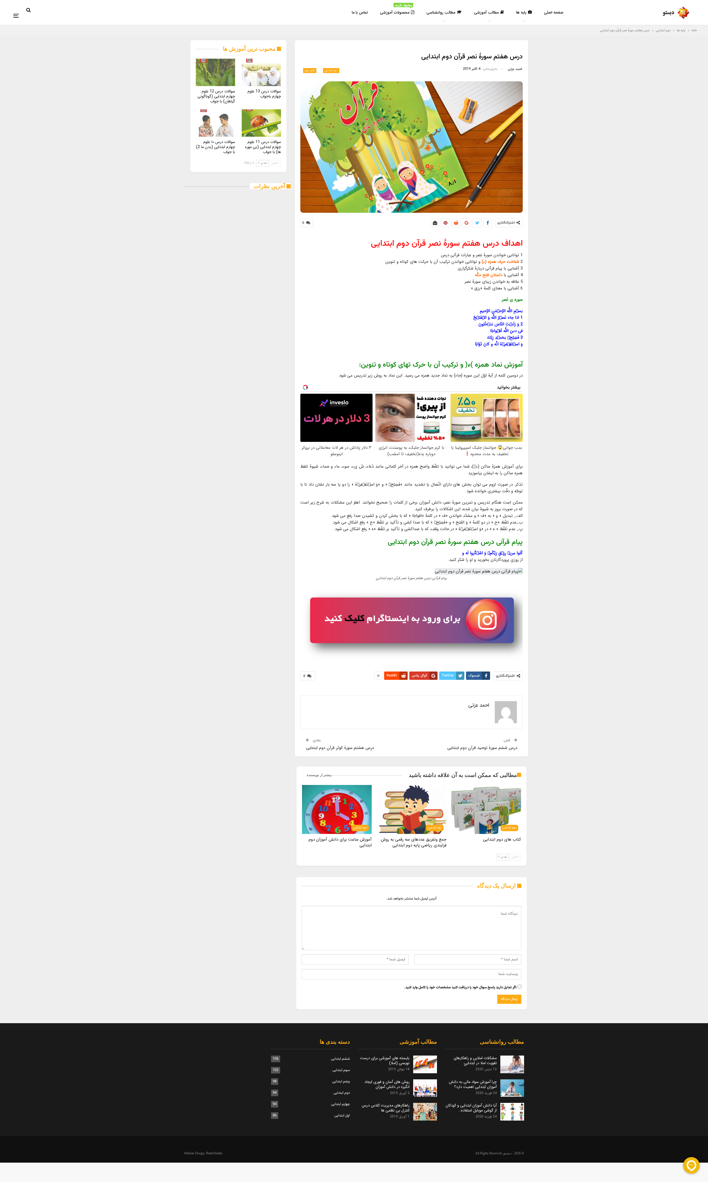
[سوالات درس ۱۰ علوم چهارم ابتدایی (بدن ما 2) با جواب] (215, 123)
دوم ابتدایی (331, 70)
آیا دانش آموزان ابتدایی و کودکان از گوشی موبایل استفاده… (471, 1107)
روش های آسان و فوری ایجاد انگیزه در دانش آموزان (387, 1084)
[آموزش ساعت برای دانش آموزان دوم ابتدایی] (337, 809)
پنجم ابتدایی (341, 1081)
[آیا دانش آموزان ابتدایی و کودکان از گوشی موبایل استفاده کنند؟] (512, 1112)
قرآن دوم (310, 70)
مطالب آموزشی (486, 12)
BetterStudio (214, 1153)
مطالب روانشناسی (440, 12)
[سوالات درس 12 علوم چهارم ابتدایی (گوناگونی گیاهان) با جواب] (215, 72)
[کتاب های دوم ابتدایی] (486, 809)
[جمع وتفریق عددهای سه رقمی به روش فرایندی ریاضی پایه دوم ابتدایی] (411, 809)
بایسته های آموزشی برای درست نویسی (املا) (385, 1060)
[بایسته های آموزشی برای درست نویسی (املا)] (425, 1064)
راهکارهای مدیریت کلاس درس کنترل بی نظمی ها (386, 1107)
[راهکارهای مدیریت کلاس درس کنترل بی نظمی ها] (425, 1112)
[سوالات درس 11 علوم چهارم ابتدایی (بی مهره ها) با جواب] (261, 123)
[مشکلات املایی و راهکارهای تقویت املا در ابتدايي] (512, 1064)
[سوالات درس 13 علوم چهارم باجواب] (261, 72)
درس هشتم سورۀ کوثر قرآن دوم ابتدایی (340, 748)
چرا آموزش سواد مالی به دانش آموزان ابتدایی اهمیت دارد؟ (473, 1084)
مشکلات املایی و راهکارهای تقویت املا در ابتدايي (475, 1060)
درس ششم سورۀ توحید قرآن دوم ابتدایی (482, 748)
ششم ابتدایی (340, 1059)
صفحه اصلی (553, 12)
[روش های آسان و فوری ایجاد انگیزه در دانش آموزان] (425, 1088)
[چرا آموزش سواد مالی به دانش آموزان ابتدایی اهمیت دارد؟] (512, 1088)
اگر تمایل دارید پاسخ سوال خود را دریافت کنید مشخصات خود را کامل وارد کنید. (460, 987)
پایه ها (521, 12)
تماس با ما (360, 12)
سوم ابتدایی (341, 1070)
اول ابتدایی (342, 1115)
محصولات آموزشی (396, 9)
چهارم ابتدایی (340, 1104)
